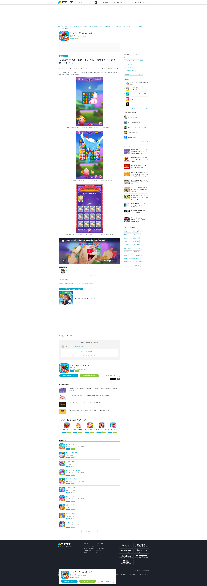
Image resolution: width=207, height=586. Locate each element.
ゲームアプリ (65, 26)
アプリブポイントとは (89, 546)
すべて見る (144, 141)
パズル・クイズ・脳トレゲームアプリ (78, 26)
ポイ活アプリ (127, 244)
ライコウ (68, 270)
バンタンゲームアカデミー (72, 275)
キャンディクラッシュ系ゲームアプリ (133, 26)
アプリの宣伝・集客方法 (101, 546)
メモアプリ (138, 248)
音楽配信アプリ (135, 238)
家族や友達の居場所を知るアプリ (132, 258)
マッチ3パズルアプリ (117, 26)
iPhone (72, 38)
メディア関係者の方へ (100, 548)
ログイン (147, 2)
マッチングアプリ (128, 265)
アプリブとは (87, 543)
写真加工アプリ (128, 234)
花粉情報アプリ (128, 261)
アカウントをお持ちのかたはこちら (76, 346)
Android (77, 38)
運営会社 (86, 552)
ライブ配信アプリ (137, 244)
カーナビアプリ (128, 251)
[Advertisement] (89, 321)
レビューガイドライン (89, 548)
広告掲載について (99, 543)
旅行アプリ (135, 231)
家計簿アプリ (127, 231)
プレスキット (98, 552)
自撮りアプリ (137, 251)
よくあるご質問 (87, 550)
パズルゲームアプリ (93, 26)
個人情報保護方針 (145, 570)
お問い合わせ (98, 550)
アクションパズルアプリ (105, 26)
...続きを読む (92, 275)
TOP (59, 26)
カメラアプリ (136, 241)
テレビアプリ (127, 241)
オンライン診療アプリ (139, 261)
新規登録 (138, 2)
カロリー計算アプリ (129, 248)
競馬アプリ (137, 265)
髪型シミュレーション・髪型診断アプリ (133, 255)
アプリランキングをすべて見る (139, 108)
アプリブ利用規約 (136, 570)
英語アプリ (126, 238)
